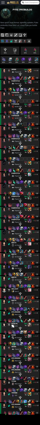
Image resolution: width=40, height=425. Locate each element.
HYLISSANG (15, 312)
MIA (12, 162)
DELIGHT (14, 289)
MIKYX (13, 243)
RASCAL (14, 323)
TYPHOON (15, 92)
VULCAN (14, 266)
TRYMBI (14, 393)
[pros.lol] (13, 2)
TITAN (13, 381)
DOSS (13, 335)
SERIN (13, 69)
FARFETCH (15, 81)
